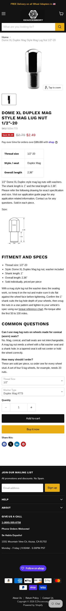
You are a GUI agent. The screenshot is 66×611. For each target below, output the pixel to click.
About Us (17, 598)
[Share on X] (10, 444)
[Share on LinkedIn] (16, 444)
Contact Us (47, 598)
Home (5, 37)
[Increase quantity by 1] (31, 407)
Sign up (52, 487)
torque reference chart (31, 309)
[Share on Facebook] (4, 444)
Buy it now (33, 429)
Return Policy (32, 598)
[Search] (59, 27)
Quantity (6, 400)
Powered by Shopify (33, 605)
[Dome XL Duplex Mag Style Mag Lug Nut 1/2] (9, 99)
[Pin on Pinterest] (23, 444)
